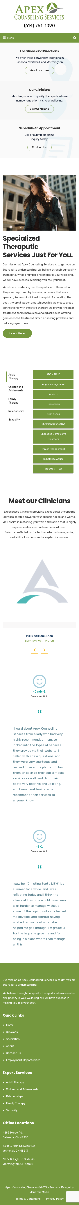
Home (10, 1025)
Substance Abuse (53, 459)
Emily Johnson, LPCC (39, 636)
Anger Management (53, 384)
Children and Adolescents (15, 388)
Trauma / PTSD (53, 468)
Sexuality (14, 419)
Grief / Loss (53, 414)
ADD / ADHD (53, 374)
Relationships (16, 411)
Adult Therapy (13, 376)
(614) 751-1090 (39, 25)
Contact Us (13, 1053)
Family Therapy (13, 400)
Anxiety (53, 394)
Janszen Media (39, 1192)
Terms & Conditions (28, 1198)
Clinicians (12, 1032)
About (10, 1046)
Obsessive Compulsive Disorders (53, 436)
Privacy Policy (55, 1198)
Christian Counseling (53, 424)
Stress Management (53, 449)
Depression (53, 404)
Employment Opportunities (23, 1060)
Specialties (13, 1039)
